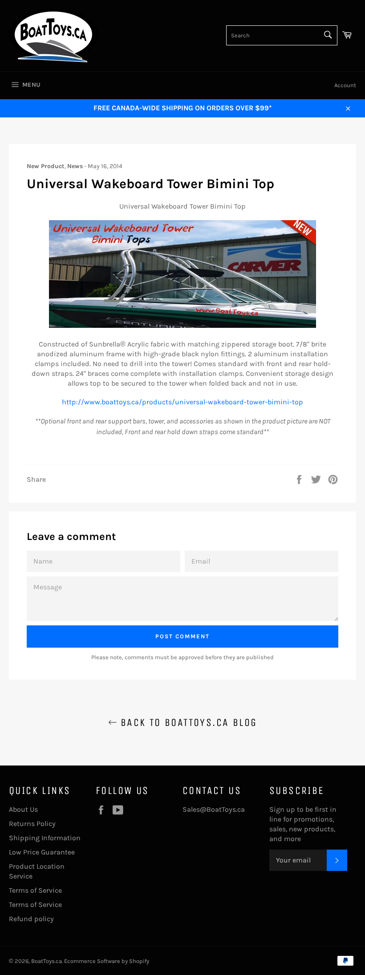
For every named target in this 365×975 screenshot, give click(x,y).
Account (345, 85)
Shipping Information (45, 838)
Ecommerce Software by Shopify (106, 961)
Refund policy (31, 919)
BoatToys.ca (46, 961)
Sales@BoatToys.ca (213, 809)
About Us (23, 809)
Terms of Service (35, 890)
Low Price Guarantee (42, 852)
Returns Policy (32, 823)
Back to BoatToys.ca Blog (187, 722)
